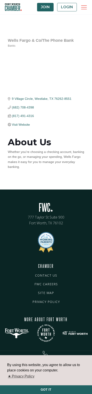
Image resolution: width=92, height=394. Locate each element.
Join (45, 7)
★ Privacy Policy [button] (21, 376)
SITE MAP (46, 292)
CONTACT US (46, 275)
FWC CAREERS (46, 284)
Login (67, 7)
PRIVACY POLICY (46, 301)
